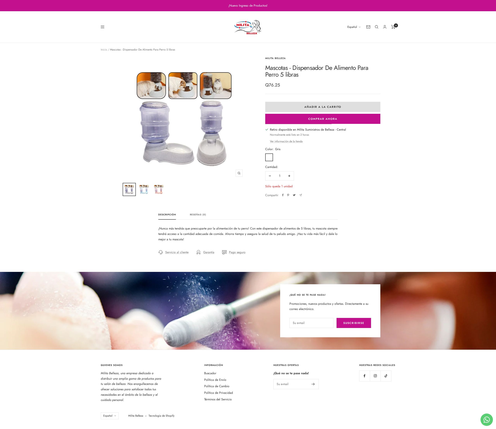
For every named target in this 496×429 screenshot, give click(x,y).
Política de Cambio (216, 386)
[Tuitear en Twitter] (294, 195)
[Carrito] (393, 27)
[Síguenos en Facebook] (364, 376)
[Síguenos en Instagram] (375, 376)
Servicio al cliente (177, 252)
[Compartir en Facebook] (283, 195)
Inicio (104, 49)
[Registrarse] (313, 384)
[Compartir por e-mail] (300, 195)
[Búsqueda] (376, 27)
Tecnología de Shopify (161, 416)
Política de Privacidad (218, 392)
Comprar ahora (322, 119)
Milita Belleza (275, 58)
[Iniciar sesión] (385, 26)
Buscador (210, 373)
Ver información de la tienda (286, 141)
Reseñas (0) (198, 214)
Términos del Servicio (218, 399)
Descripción (167, 214)
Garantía (208, 252)
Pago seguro (237, 252)
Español (352, 27)
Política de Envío (215, 380)
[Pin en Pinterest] (288, 195)
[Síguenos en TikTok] (386, 376)
